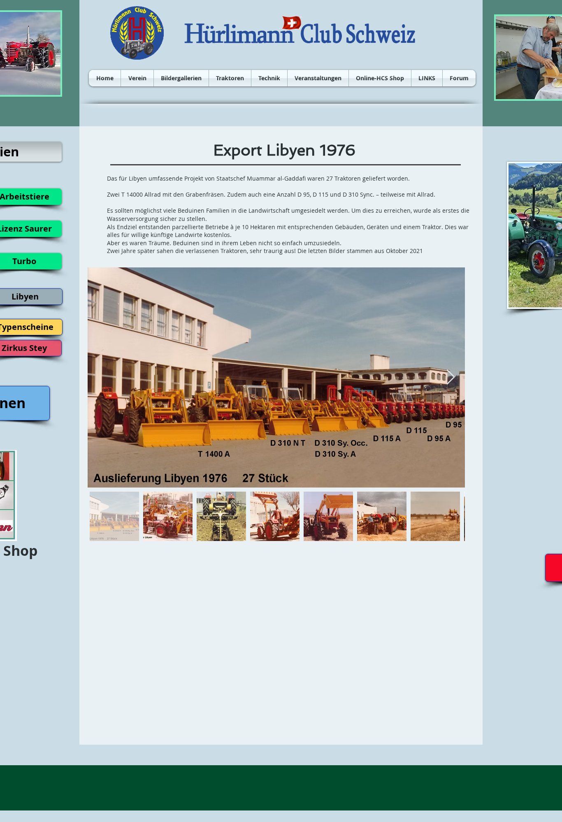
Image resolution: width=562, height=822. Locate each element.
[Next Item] (450, 377)
